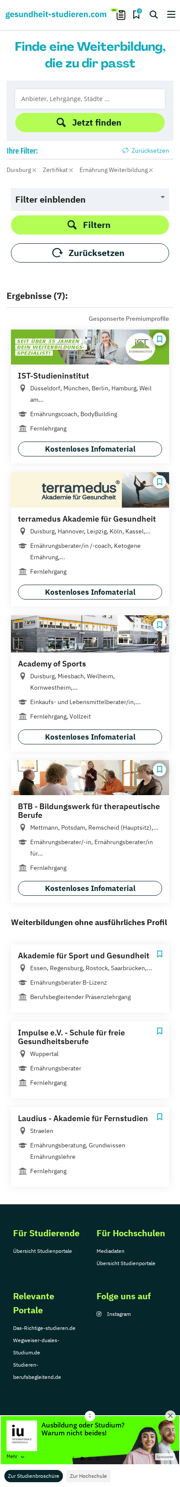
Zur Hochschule (88, 1476)
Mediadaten (111, 1251)
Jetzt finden (96, 122)
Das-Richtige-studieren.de (44, 1328)
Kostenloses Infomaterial (90, 449)
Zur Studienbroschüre (33, 1476)
